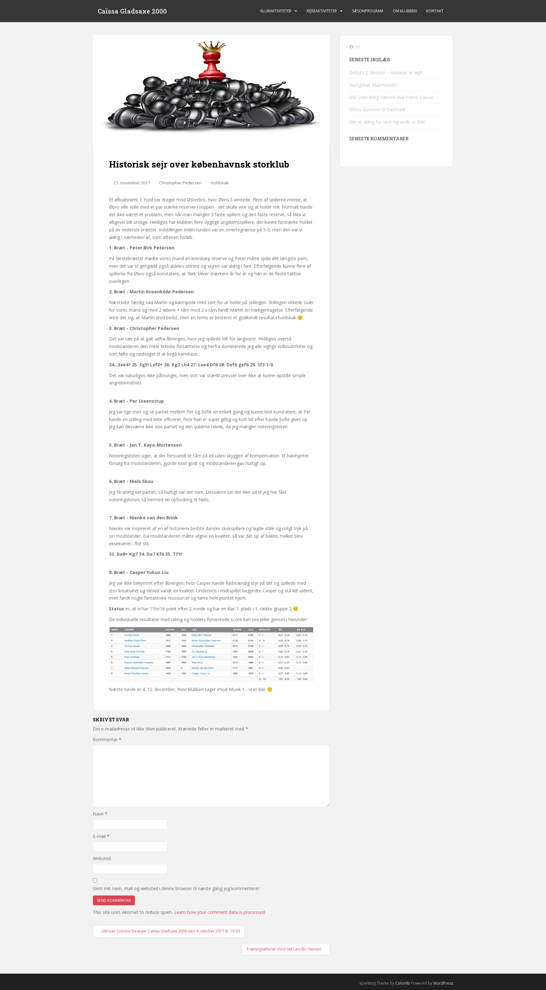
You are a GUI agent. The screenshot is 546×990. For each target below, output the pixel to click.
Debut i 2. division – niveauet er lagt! (386, 73)
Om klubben (405, 11)
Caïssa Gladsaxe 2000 (132, 11)
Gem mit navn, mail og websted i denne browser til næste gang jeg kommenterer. (176, 888)
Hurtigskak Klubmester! (372, 85)
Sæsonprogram (367, 11)
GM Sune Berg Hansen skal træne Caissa (391, 97)
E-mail (101, 836)
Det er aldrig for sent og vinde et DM (387, 122)
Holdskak (220, 183)
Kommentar (107, 739)
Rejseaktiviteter (321, 11)
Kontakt (435, 11)
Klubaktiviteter (275, 11)
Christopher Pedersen (180, 183)
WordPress (443, 983)
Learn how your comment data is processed (219, 912)
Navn (100, 814)
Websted (102, 858)
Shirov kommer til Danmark (377, 110)
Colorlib (402, 983)
